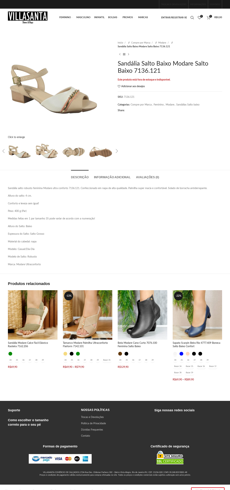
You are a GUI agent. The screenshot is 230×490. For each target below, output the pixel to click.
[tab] (80, 175)
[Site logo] (27, 17)
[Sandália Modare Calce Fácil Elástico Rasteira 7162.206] (33, 315)
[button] (116, 151)
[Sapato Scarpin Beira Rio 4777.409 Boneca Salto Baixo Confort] (197, 315)
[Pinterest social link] (140, 110)
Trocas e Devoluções (92, 417)
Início (121, 43)
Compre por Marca (141, 43)
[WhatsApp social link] (154, 4)
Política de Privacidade (93, 423)
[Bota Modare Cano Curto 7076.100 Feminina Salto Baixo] (142, 315)
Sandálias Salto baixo (187, 104)
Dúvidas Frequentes (92, 430)
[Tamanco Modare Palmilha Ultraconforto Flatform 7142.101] (87, 315)
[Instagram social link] (148, 4)
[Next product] (128, 54)
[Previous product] (120, 54)
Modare (162, 43)
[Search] (192, 17)
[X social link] (134, 110)
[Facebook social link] (143, 4)
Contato (85, 436)
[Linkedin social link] (146, 110)
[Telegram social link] (157, 110)
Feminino (159, 104)
